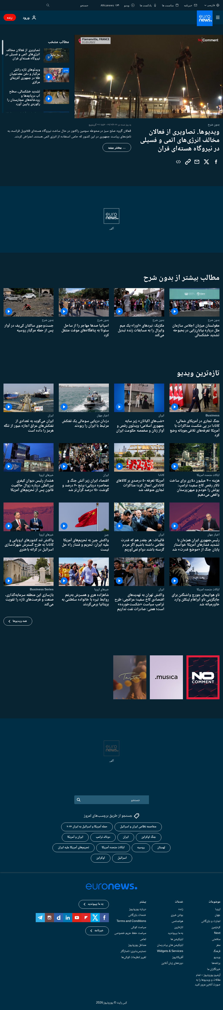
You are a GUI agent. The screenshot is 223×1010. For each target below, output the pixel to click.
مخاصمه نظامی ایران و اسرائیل (138, 827)
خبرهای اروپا (46, 475)
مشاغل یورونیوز (137, 945)
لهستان (161, 847)
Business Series (42, 589)
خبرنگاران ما (213, 969)
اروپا (217, 909)
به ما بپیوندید (175, 933)
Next (217, 933)
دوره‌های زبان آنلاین (172, 963)
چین (106, 534)
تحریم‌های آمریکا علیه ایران (73, 847)
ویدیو (217, 957)
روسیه (141, 847)
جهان (217, 915)
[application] (148, 76)
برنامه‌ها (216, 963)
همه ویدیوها (20, 621)
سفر (218, 945)
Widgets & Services (170, 951)
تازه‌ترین (178, 927)
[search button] (47, 5)
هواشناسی (177, 921)
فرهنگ (216, 951)
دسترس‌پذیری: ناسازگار (133, 951)
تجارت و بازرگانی (210, 921)
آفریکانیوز (177, 957)
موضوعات (214, 902)
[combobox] (69, 5)
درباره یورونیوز (137, 909)
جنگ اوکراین (148, 837)
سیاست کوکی (138, 927)
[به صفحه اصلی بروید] (205, 18)
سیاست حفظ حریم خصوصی (130, 933)
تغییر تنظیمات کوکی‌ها (133, 957)
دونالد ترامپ (103, 837)
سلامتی (216, 939)
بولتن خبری (177, 915)
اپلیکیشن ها (177, 939)
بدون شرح (214, 320)
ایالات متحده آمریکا (113, 847)
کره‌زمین (215, 927)
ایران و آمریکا (75, 837)
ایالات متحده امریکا (208, 475)
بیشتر (143, 902)
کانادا (161, 475)
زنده (9, 17)
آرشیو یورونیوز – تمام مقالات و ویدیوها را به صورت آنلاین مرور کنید (207, 980)
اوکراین (100, 858)
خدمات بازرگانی (137, 915)
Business (213, 415)
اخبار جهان (103, 415)
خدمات (179, 902)
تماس (143, 939)
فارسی (211, 5)
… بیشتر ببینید (117, 147)
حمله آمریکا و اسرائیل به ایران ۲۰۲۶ (87, 827)
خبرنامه (99, 930)
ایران (161, 415)
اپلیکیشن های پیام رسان (170, 945)
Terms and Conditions (131, 921)
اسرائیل (122, 858)
